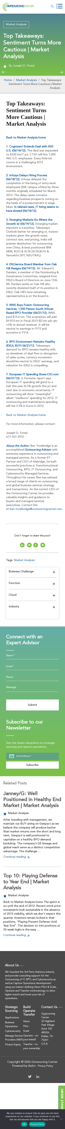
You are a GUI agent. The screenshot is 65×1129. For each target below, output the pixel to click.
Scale (26, 1031)
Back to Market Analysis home (26, 137)
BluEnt (32, 1066)
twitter (29, 545)
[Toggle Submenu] (53, 572)
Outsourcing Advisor (38, 449)
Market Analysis (16, 24)
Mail (42, 545)
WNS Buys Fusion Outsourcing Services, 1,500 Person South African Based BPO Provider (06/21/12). (29, 309)
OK (24, 1124)
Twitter (30, 1076)
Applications (12, 1017)
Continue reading (15, 856)
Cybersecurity (13, 1031)
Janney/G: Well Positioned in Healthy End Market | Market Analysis (32, 799)
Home (8, 80)
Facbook (35, 545)
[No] (61, 1119)
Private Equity (13, 1044)
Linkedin (22, 545)
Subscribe (32, 765)
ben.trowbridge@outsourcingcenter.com (36, 509)
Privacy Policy (45, 1066)
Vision (26, 1021)
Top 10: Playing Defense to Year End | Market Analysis (30, 882)
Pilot (26, 1026)
